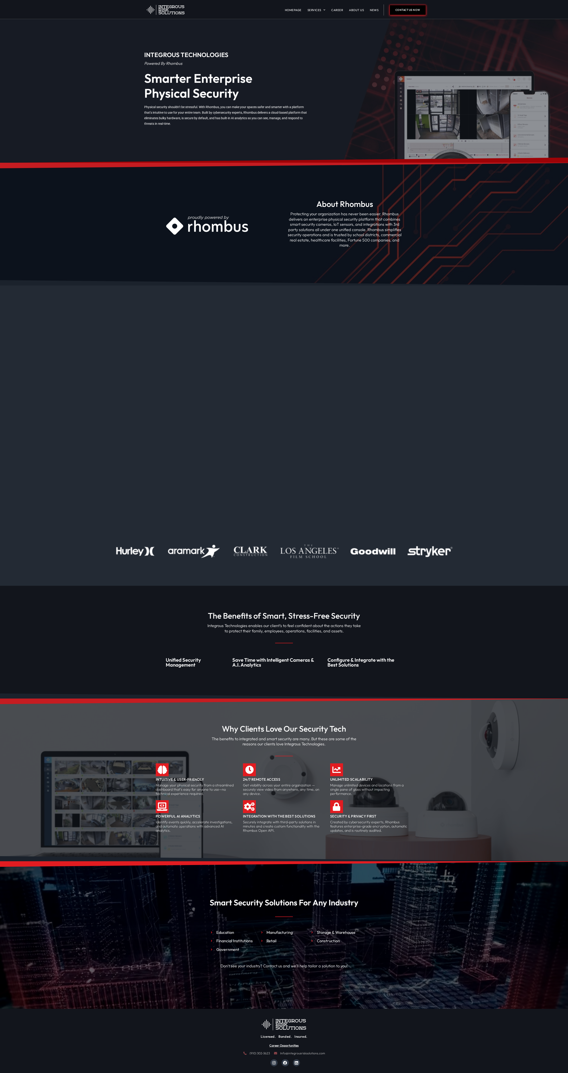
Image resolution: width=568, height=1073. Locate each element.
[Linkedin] (296, 1062)
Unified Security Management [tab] (183, 662)
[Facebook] (285, 1062)
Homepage (293, 10)
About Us (356, 10)
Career (337, 10)
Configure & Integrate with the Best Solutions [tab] (360, 662)
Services (314, 10)
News (374, 10)
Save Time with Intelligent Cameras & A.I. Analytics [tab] (273, 662)
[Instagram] (274, 1062)
